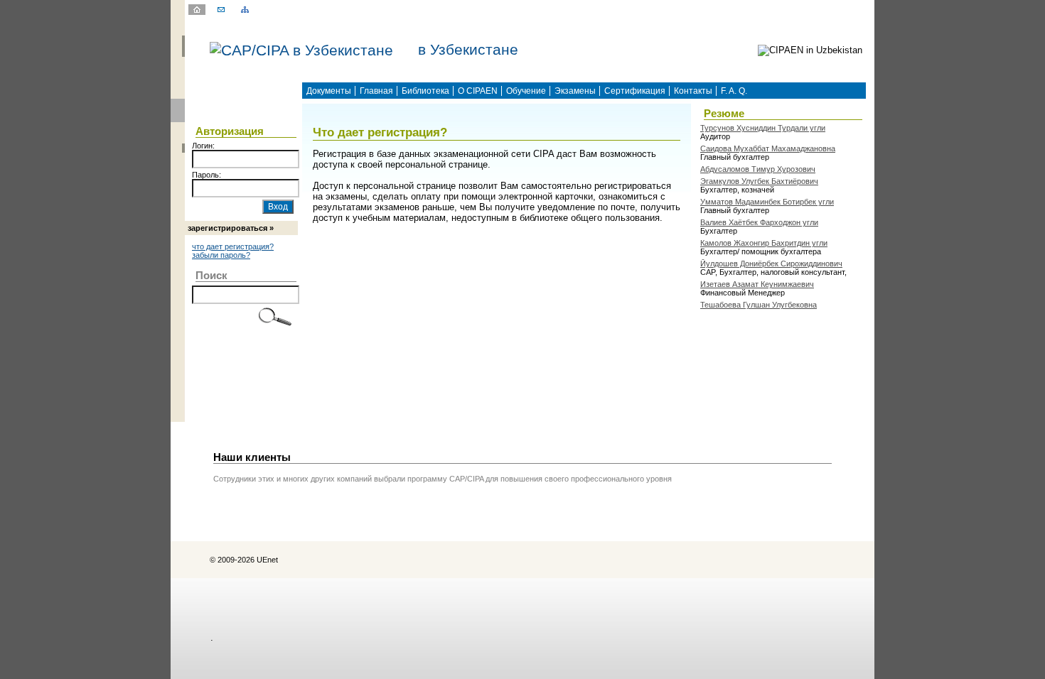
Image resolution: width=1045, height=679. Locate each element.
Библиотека (425, 91)
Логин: (203, 145)
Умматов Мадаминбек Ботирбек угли (767, 201)
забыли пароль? (221, 255)
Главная (376, 91)
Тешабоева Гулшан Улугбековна (758, 304)
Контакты (693, 91)
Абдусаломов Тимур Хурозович (757, 169)
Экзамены (575, 91)
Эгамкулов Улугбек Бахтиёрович (759, 181)
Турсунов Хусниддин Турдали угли (762, 128)
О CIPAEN (478, 91)
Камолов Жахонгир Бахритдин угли (763, 243)
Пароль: (206, 174)
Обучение (526, 91)
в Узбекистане (468, 49)
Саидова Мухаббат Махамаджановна (767, 148)
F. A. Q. (734, 91)
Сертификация (634, 91)
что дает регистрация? (233, 246)
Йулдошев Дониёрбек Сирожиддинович (771, 263)
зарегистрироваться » (231, 228)
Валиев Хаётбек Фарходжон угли (759, 222)
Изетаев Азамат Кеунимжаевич (757, 284)
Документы (328, 91)
